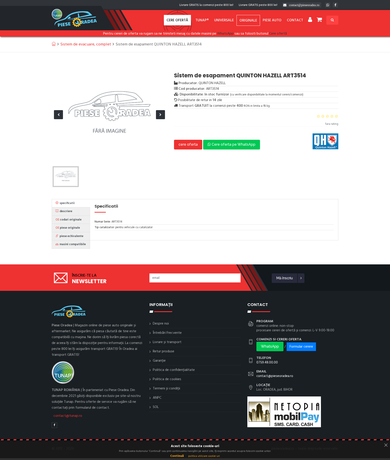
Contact (295, 20)
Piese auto (272, 20)
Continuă (177, 456)
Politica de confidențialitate (174, 370)
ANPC (157, 398)
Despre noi (161, 324)
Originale (248, 21)
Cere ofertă (177, 20)
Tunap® (202, 20)
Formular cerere (301, 347)
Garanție (159, 361)
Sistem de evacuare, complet (85, 44)
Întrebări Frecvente (167, 333)
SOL (156, 407)
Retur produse (163, 351)
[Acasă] (54, 44)
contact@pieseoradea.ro (304, 5)
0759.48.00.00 (267, 362)
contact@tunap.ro (67, 416)
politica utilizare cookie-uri (204, 456)
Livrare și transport (167, 342)
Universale (224, 20)
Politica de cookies (167, 379)
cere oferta (188, 144)
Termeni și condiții (166, 388)
